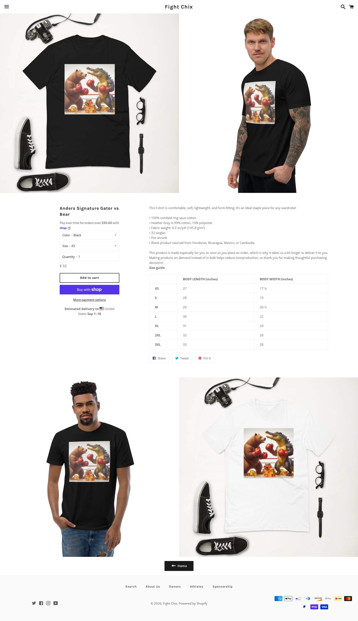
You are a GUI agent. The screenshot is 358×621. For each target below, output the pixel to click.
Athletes (196, 586)
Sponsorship (223, 586)
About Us (153, 586)
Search (131, 586)
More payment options (89, 300)
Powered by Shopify (193, 603)
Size (65, 246)
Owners (175, 586)
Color (66, 235)
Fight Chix (179, 7)
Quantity (68, 257)
